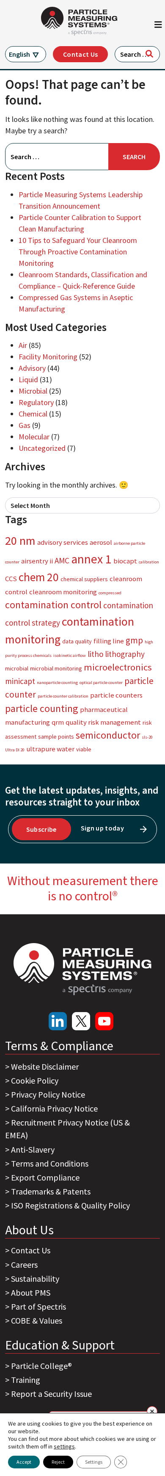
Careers (24, 1264)
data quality (77, 641)
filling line (109, 641)
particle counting (41, 708)
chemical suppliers (84, 579)
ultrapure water (50, 748)
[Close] (152, 1411)
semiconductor (108, 735)
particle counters (116, 695)
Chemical (33, 414)
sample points (56, 736)
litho (95, 654)
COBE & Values (36, 1320)
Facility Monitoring (48, 356)
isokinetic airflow (69, 655)
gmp (134, 640)
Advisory (32, 368)
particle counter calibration (63, 696)
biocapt (125, 561)
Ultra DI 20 (15, 750)
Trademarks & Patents (51, 1191)
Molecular (34, 436)
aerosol (101, 542)
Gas (24, 425)
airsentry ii (37, 561)
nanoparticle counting (57, 682)
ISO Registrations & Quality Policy (70, 1205)
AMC (62, 560)
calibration (149, 562)
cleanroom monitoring (63, 591)
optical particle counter (101, 682)
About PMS (30, 1292)
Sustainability (35, 1278)
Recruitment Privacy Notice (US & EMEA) (67, 1128)
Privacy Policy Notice (48, 1094)
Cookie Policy (34, 1080)
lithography (125, 654)
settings (64, 1446)
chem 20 (39, 577)
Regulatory (36, 402)
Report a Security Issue (51, 1393)
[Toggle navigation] (158, 26)
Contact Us (80, 54)
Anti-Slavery (33, 1149)
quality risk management (103, 722)
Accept (23, 1462)
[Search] (149, 53)
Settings (93, 1462)
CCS (11, 578)
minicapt (20, 681)
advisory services (62, 542)
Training (25, 1379)
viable (83, 749)
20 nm (20, 540)
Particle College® (41, 1365)
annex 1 (91, 559)
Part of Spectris (38, 1306)
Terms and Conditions (49, 1163)
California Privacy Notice (54, 1108)
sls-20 (147, 737)
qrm (58, 722)
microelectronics (118, 667)
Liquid (28, 379)
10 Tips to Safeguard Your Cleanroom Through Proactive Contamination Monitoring (78, 251)
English (19, 54)
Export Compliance (45, 1177)
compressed (110, 593)
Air (23, 345)
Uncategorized (42, 448)
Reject (58, 1462)
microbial (16, 668)
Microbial (33, 391)
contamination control (53, 605)
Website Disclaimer (45, 1066)
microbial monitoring (56, 668)
